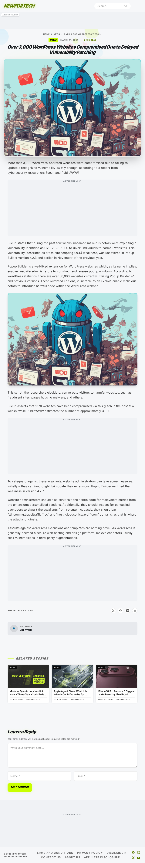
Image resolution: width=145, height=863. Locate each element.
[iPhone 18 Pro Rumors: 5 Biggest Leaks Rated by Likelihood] (116, 684)
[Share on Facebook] (120, 610)
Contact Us (51, 857)
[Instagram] (138, 852)
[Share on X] (113, 610)
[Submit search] (126, 6)
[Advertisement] (72, 20)
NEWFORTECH (19, 6)
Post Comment (20, 787)
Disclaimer (116, 852)
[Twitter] (133, 857)
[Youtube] (138, 857)
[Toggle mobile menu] (138, 6)
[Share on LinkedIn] (127, 610)
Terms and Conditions (54, 852)
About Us (72, 857)
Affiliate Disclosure (102, 857)
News (57, 34)
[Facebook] (133, 852)
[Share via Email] (134, 610)
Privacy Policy (90, 852)
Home (46, 34)
